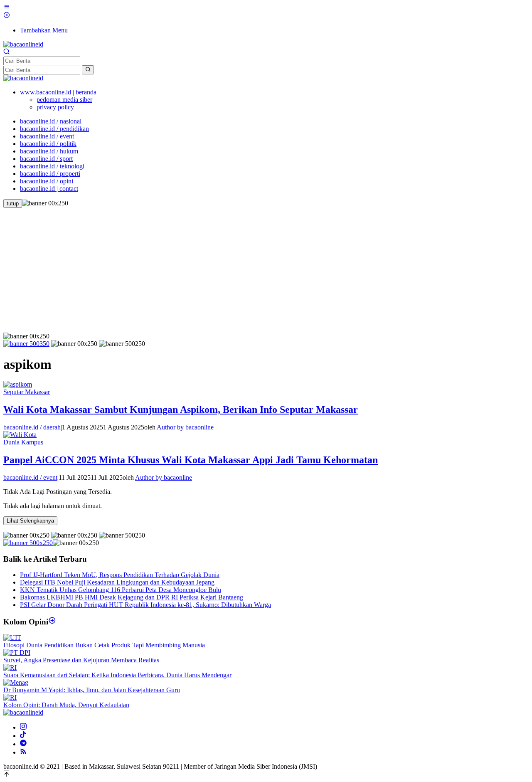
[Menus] (6, 7)
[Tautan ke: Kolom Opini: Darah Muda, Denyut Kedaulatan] (10, 697)
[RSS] (23, 752)
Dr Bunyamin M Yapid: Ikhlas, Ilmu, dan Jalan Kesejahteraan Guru (91, 689)
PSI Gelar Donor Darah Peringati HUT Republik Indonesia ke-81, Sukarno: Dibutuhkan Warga (145, 604)
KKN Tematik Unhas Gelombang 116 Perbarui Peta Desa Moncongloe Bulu (120, 589)
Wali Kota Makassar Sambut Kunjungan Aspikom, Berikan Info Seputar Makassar (180, 409)
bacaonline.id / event (30, 477)
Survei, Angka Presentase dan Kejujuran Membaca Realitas (81, 660)
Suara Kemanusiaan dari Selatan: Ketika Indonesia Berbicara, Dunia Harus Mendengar (117, 674)
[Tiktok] (23, 735)
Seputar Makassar (26, 391)
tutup (13, 203)
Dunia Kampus (23, 442)
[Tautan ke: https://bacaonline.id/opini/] (52, 621)
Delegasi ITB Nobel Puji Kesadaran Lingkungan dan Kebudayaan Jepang (117, 582)
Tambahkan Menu (44, 30)
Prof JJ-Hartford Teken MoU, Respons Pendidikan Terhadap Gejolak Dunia (119, 574)
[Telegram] (23, 743)
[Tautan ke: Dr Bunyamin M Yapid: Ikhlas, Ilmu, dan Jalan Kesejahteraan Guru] (15, 682)
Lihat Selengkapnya (30, 521)
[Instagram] (23, 727)
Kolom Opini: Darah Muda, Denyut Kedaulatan (66, 704)
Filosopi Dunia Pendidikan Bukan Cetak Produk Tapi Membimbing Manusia (104, 645)
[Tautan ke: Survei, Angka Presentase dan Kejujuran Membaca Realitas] (16, 652)
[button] (88, 69)
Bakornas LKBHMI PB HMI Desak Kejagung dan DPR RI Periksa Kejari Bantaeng (131, 597)
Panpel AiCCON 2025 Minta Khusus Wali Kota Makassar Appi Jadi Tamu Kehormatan (190, 459)
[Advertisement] (266, 270)
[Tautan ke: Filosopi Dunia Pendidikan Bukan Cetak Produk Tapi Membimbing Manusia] (12, 637)
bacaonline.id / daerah (32, 427)
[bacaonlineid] (23, 44)
